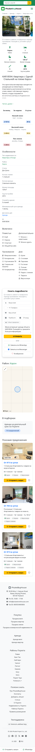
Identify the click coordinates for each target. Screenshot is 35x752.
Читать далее (7, 104)
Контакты (17, 694)
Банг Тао (17, 657)
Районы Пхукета (17, 709)
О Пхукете (17, 703)
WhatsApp (28, 749)
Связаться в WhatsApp (18, 345)
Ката (17, 675)
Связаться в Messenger (18, 349)
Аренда (12, 13)
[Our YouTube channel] (23, 736)
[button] (17, 681)
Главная (4, 13)
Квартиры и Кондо (29, 13)
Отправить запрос (11, 749)
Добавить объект (17, 697)
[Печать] (29, 18)
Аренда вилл (17, 639)
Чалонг (17, 663)
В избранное (18, 354)
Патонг (17, 666)
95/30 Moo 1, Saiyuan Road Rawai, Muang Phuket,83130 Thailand (18, 593)
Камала (17, 669)
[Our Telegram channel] (26, 736)
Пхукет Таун (17, 678)
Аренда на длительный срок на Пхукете (15, 425)
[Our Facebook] (12, 736)
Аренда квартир (17, 642)
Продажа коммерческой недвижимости (17, 628)
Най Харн (17, 660)
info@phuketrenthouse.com (19, 602)
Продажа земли (17, 625)
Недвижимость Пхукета (17, 706)
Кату (17, 672)
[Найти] (29, 3)
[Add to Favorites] (29, 480)
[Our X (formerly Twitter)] (19, 736)
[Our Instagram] (16, 736)
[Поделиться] (25, 18)
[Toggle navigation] (32, 8)
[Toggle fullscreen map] (5, 369)
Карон (19, 13)
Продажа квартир (17, 622)
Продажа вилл (17, 619)
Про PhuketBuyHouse (17, 691)
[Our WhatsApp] (9, 736)
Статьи (17, 700)
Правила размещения (17, 712)
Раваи (17, 654)
